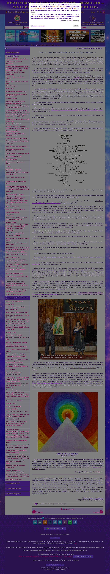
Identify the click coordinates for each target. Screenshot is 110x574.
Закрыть (76, 26)
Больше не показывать (38, 26)
